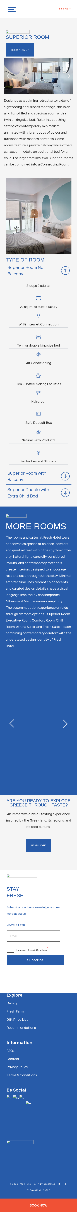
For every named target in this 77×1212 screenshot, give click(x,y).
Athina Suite (24, 752)
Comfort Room (27, 671)
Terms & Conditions (37, 950)
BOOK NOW (38, 1205)
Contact (13, 1059)
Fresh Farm (15, 1011)
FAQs (11, 1050)
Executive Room (29, 696)
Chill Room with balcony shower (38, 724)
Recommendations (21, 1027)
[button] (8, 76)
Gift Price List (17, 1019)
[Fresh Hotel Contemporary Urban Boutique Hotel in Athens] (63, 9)
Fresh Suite (22, 777)
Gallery (12, 1003)
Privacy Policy (17, 1067)
